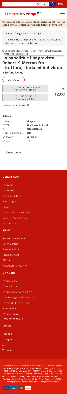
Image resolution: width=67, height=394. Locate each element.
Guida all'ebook (10, 254)
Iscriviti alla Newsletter (14, 265)
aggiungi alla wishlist (14, 105)
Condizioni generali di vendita (18, 297)
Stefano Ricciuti (14, 72)
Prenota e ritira (10, 249)
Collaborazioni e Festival (15, 212)
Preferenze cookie (12, 318)
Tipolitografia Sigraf (37, 125)
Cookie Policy (9, 286)
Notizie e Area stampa (14, 218)
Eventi (5, 206)
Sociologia (35, 33)
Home (8, 33)
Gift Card (7, 260)
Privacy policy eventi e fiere (17, 291)
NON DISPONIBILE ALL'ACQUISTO (25, 97)
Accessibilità (9, 308)
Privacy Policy (9, 280)
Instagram (7, 339)
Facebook (7, 333)
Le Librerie (8, 190)
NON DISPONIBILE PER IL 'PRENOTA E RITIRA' (25, 88)
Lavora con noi (10, 223)
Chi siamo (7, 184)
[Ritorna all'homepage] (22, 13)
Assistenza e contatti (14, 238)
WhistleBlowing (10, 313)
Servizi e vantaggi (11, 195)
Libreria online (10, 243)
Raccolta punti (10, 201)
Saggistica (20, 33)
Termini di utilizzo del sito (16, 302)
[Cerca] (52, 4)
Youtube (7, 350)
